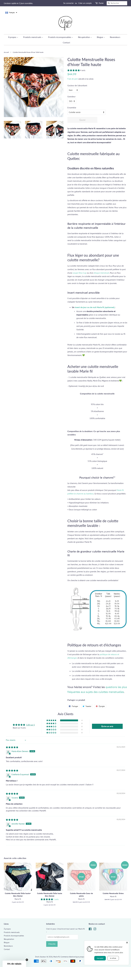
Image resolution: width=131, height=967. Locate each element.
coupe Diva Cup (79, 273)
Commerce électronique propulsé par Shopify (78, 957)
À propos (12, 37)
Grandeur (71, 96)
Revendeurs (115, 37)
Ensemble (71, 107)
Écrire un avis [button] (107, 726)
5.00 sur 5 (30, 724)
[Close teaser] (27, 960)
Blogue (100, 37)
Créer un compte (85, 3)
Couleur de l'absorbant (77, 85)
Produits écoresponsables (60, 37)
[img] (12, 747)
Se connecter (68, 3)
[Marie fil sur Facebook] (90, 929)
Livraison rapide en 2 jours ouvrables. (18, 3)
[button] (11, 12)
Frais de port (72, 79)
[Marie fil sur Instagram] (94, 929)
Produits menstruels (32, 37)
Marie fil (56, 957)
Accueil (6, 52)
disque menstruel (101, 273)
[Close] (127, 942)
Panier (101, 3)
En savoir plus (117, 952)
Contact (66, 42)
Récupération (84, 37)
